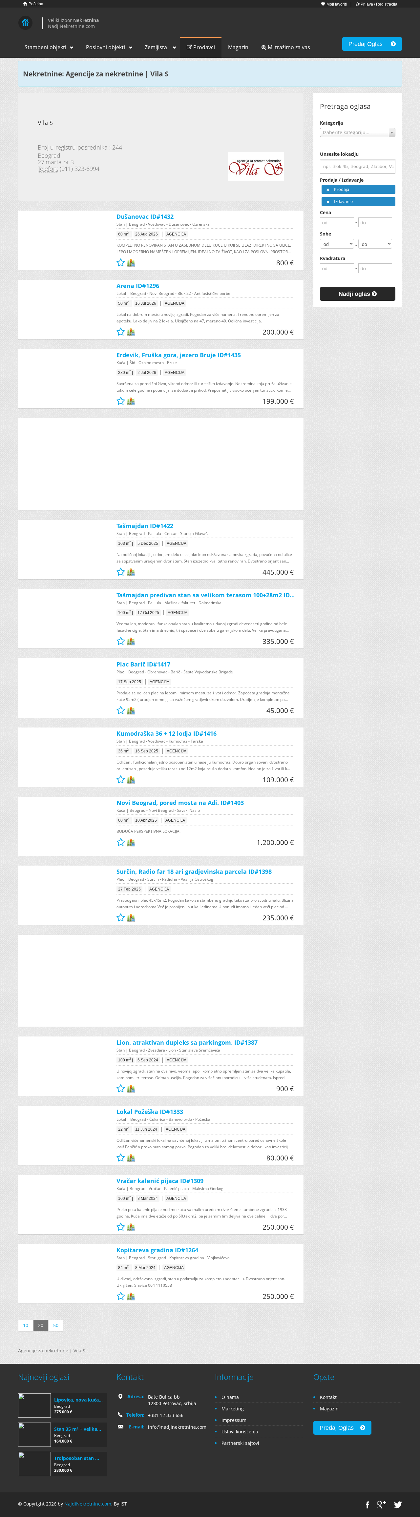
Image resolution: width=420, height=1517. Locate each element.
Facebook (367, 1505)
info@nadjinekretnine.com (177, 1427)
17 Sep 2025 (129, 682)
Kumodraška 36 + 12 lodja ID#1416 (166, 733)
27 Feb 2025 (129, 889)
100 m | (125, 612)
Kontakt (328, 1397)
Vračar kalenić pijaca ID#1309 (159, 1181)
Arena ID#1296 (137, 286)
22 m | (124, 1129)
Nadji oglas (355, 294)
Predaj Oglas (369, 44)
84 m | (124, 1267)
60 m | (124, 233)
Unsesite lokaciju (339, 154)
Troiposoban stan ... (76, 1458)
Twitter (398, 1505)
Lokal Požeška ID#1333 (149, 1112)
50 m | (124, 303)
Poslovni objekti (105, 47)
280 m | (125, 372)
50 (55, 1325)
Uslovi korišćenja (239, 1431)
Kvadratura (332, 258)
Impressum (233, 1420)
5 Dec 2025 (147, 543)
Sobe (325, 234)
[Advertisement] (156, 464)
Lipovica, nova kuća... (78, 1400)
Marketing (232, 1408)
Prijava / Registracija (378, 4)
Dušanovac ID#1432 (145, 216)
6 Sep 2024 (147, 1060)
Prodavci (203, 47)
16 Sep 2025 (146, 751)
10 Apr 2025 (146, 820)
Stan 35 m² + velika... (77, 1429)
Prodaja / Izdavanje (342, 180)
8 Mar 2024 (147, 1198)
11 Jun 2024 (146, 1129)
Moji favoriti (336, 4)
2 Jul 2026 (146, 372)
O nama (230, 1397)
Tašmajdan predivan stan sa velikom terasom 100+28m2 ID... (205, 595)
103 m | (125, 543)
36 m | (124, 750)
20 (40, 1325)
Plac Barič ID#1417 (143, 664)
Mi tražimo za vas (288, 47)
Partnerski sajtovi (240, 1443)
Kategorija (331, 123)
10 (25, 1325)
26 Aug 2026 (146, 234)
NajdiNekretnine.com (87, 1504)
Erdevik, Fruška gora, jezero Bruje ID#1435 (178, 355)
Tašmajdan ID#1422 (144, 526)
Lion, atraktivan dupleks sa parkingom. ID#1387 (187, 1042)
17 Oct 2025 (148, 612)
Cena (325, 212)
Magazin (238, 47)
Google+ (381, 1505)
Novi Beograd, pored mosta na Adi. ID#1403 (180, 803)
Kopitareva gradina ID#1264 (157, 1250)
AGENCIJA (176, 234)
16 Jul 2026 (145, 303)
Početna (35, 4)
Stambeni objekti (45, 47)
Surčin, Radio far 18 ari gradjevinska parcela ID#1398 (194, 871)
